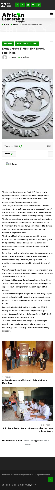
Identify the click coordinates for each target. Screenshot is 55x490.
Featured (8, 43)
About (5, 485)
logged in (37, 440)
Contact (12, 485)
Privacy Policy (30, 485)
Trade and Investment (27, 43)
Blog (15, 24)
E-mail (21, 485)
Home (6, 24)
